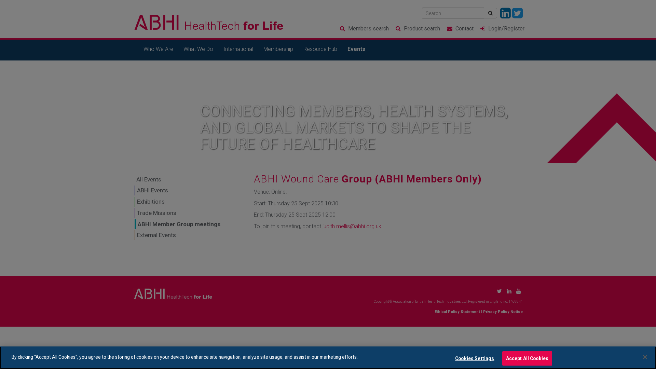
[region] (328, 357)
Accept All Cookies (527, 358)
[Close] (645, 357)
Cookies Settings (474, 358)
